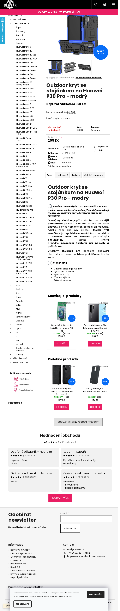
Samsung (20, 31)
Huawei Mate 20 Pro (26, 70)
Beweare (95, 130)
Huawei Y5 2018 (24, 245)
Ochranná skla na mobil (23, 570)
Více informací (71, 596)
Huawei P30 (22, 201)
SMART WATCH (20, 362)
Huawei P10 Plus (24, 186)
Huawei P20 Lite (24, 190)
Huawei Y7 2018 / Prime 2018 (25, 272)
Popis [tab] (49, 175)
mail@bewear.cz (75, 549)
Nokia (18, 305)
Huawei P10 (21, 178)
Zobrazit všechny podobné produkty (78, 421)
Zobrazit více (60, 498)
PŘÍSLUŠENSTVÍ (20, 358)
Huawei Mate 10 (24, 50)
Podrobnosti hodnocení (89, 77)
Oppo (18, 328)
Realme (19, 289)
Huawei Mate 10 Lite (26, 54)
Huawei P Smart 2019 (26, 127)
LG (17, 332)
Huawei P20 (22, 194)
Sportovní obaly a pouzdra (25, 349)
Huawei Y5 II (22, 241)
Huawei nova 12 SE (25, 88)
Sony (18, 293)
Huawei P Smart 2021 (26, 144)
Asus (18, 308)
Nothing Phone (23, 316)
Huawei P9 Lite (23, 160)
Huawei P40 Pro (24, 225)
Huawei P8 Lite (23, 152)
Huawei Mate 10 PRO (26, 58)
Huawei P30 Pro (24, 209)
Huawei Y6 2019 (24, 263)
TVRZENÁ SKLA (19, 19)
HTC (18, 340)
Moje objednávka (19, 577)
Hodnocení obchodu (60, 435)
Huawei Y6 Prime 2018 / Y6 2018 (24, 258)
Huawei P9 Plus (23, 174)
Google (19, 301)
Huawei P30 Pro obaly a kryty (73, 148)
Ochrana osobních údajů (23, 556)
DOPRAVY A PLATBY (20, 549)
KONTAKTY (16, 560)
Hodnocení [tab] (62, 175)
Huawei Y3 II (22, 237)
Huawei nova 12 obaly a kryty (24, 83)
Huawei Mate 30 (24, 74)
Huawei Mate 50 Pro (26, 78)
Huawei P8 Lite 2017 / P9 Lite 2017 (26, 165)
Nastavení (22, 604)
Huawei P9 (21, 156)
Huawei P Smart (24, 123)
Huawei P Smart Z (25, 148)
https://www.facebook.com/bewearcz (87, 556)
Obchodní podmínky (21, 553)
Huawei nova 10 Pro (26, 100)
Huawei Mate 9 (23, 46)
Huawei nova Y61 (24, 116)
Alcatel (19, 344)
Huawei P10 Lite (23, 182)
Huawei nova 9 (23, 104)
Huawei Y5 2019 (24, 249)
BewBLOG (15, 567)
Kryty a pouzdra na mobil (23, 573)
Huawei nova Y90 (25, 120)
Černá (72, 152)
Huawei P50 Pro (24, 233)
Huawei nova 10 (24, 92)
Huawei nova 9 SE (25, 108)
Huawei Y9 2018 (24, 281)
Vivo (18, 285)
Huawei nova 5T (24, 112)
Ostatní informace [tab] (93, 175)
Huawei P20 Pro (24, 198)
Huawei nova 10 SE (25, 96)
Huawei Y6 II (22, 252)
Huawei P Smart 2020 (24, 139)
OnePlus (20, 320)
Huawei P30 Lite (24, 205)
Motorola (20, 39)
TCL (17, 336)
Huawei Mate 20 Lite (26, 66)
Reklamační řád (18, 563)
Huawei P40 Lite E (25, 217)
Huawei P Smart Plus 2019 (26, 133)
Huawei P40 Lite (24, 221)
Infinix (19, 312)
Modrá (65, 152)
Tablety (19, 354)
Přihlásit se (70, 528)
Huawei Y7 (21, 267)
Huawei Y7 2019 (24, 277)
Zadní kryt (66, 162)
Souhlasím (95, 594)
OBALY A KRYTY (21, 23)
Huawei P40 (22, 213)
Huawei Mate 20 (24, 62)
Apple (18, 27)
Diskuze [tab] (76, 175)
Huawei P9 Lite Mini (25, 170)
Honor (19, 297)
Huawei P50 (22, 229)
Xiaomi (19, 35)
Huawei (19, 43)
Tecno (19, 324)
